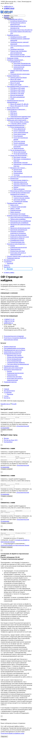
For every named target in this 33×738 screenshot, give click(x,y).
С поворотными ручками (18, 207)
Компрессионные (15, 210)
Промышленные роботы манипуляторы (18, 23)
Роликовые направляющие (22, 65)
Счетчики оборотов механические (21, 177)
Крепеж (15, 187)
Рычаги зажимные (19, 143)
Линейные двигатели (17, 49)
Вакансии (10, 263)
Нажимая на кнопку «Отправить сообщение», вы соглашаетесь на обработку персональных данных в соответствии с (16, 464)
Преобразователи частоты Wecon (14, 350)
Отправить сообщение (6, 429)
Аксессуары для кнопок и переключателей (18, 253)
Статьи (6, 396)
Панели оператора (13, 76)
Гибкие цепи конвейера (17, 219)
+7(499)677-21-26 (9, 319)
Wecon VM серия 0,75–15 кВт (19, 106)
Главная (6, 15)
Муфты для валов (19, 189)
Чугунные (16, 175)
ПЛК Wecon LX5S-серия (17, 92)
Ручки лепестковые (19, 134)
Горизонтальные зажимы (21, 198)
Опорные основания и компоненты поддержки (18, 232)
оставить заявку (9, 8)
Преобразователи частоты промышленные (15, 101)
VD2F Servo (13, 113)
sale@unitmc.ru (8, 323)
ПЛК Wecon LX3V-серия (17, 88)
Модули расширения (16, 95)
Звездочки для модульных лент (20, 228)
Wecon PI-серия (15, 83)
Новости (6, 265)
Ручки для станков (19, 141)
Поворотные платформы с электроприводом (18, 52)
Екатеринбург (8, 442)
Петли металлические (20, 154)
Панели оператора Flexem (18, 77)
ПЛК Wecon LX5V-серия (17, 90)
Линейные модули (13, 35)
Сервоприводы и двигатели (16, 109)
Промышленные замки (14, 203)
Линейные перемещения (15, 60)
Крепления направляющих (18, 230)
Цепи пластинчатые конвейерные (21, 217)
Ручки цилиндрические (20, 132)
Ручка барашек (18, 136)
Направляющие (15, 61)
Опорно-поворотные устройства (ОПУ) (19, 256)
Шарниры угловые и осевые (22, 185)
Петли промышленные (17, 150)
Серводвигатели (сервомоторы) (20, 116)
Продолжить (4, 736)
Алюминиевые (18, 173)
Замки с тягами (15, 208)
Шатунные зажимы (19, 200)
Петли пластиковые (19, 152)
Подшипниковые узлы (17, 242)
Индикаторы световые (17, 251)
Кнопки (12, 246)
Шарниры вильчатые (20, 182)
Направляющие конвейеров (19, 223)
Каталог (6, 17)
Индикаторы (14, 178)
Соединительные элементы (19, 180)
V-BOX (12, 99)
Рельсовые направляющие (22, 63)
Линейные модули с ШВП (18, 37)
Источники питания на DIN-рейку (17, 118)
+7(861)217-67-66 (9, 321)
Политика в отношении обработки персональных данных (15, 338)
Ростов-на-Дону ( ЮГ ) (11, 440)
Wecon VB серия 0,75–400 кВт (19, 104)
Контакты (7, 267)
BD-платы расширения (17, 97)
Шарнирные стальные (20, 162)
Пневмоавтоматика (13, 258)
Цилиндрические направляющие (18, 68)
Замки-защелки (15, 212)
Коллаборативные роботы (18, 21)
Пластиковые (17, 171)
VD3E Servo (13, 115)
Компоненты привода (17, 238)
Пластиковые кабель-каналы (19, 122)
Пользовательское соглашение (14, 336)
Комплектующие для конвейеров (17, 215)
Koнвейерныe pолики (17, 240)
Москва (6, 438)
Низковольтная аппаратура (16, 244)
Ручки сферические (19, 129)
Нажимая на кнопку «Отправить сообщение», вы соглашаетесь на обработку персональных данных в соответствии (16, 425)
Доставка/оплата (9, 260)
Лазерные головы (12, 58)
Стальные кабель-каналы (18, 123)
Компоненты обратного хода (19, 237)
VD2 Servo (13, 111)
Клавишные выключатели (18, 247)
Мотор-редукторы (13, 108)
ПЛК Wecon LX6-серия (17, 93)
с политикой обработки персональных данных (15, 544)
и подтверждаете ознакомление (15, 544)
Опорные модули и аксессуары (20, 74)
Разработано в (5, 404)
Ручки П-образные (19, 131)
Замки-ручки (14, 205)
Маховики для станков (17, 168)
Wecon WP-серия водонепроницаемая (17, 80)
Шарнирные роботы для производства (18, 27)
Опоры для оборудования (18, 155)
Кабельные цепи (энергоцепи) (16, 120)
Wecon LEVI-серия (15, 85)
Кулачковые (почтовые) (17, 214)
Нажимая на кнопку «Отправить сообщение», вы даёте (15, 540)
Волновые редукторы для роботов (21, 30)
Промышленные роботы (15, 19)
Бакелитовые (17, 169)
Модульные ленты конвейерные (20, 221)
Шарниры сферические (20, 184)
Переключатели (18, 148)
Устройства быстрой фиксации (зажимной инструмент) (20, 193)
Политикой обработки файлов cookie (12, 733)
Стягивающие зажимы (20, 201)
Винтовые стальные (19, 157)
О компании (8, 261)
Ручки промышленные (17, 127)
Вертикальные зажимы (20, 196)
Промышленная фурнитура (15, 125)
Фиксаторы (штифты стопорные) (20, 191)
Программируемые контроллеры (17, 86)
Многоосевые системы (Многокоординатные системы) (20, 55)
